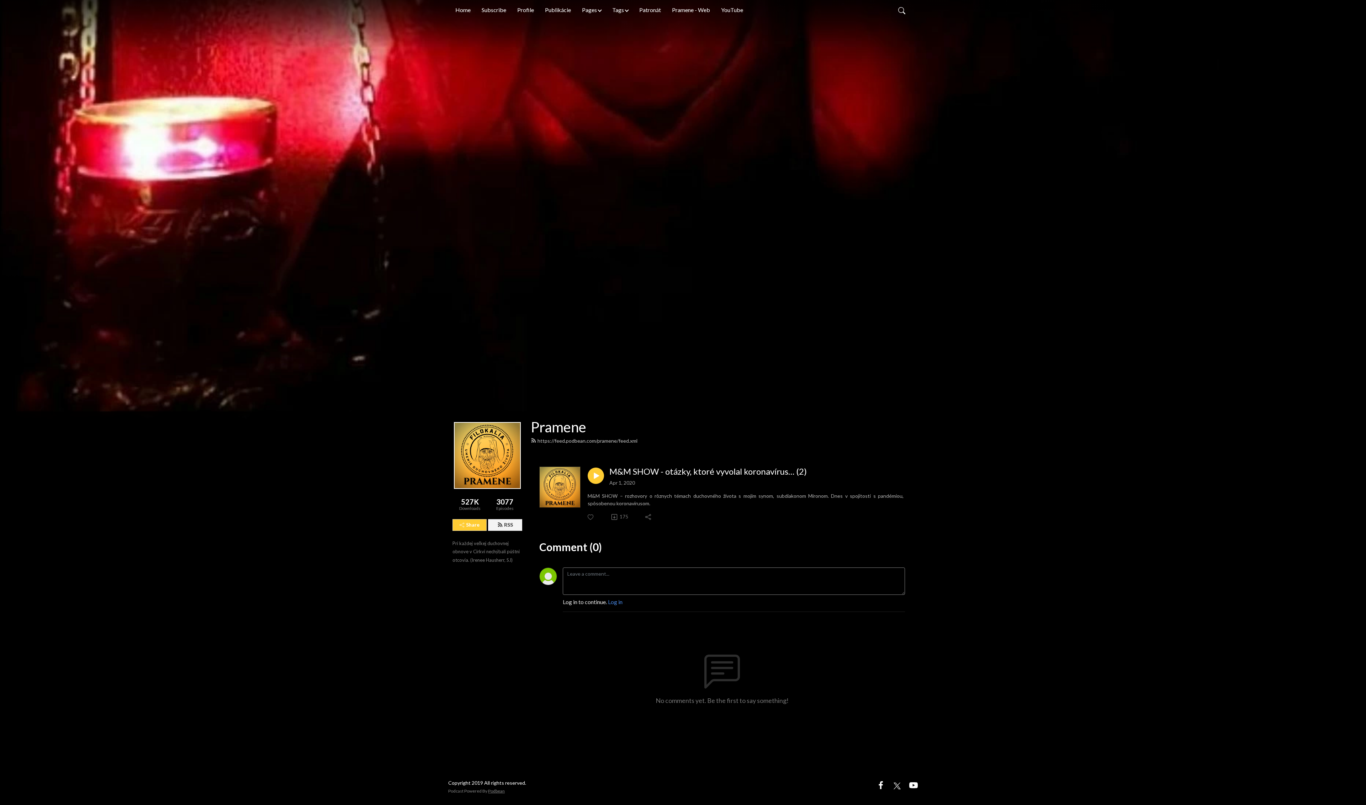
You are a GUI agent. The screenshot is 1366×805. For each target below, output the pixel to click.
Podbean (496, 791)
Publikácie (558, 9)
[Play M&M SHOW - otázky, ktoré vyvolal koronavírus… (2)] (596, 476)
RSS (508, 525)
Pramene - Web (691, 9)
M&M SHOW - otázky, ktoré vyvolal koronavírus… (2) (708, 471)
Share (473, 525)
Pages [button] (589, 9)
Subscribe (494, 9)
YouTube (732, 9)
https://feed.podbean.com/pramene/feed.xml (587, 441)
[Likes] (591, 517)
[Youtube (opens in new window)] (913, 785)
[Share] (649, 517)
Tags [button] (618, 9)
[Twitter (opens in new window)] (897, 785)
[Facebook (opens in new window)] (881, 785)
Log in (615, 601)
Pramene (558, 427)
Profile (525, 9)
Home (463, 9)
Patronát (650, 9)
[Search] (901, 10)
